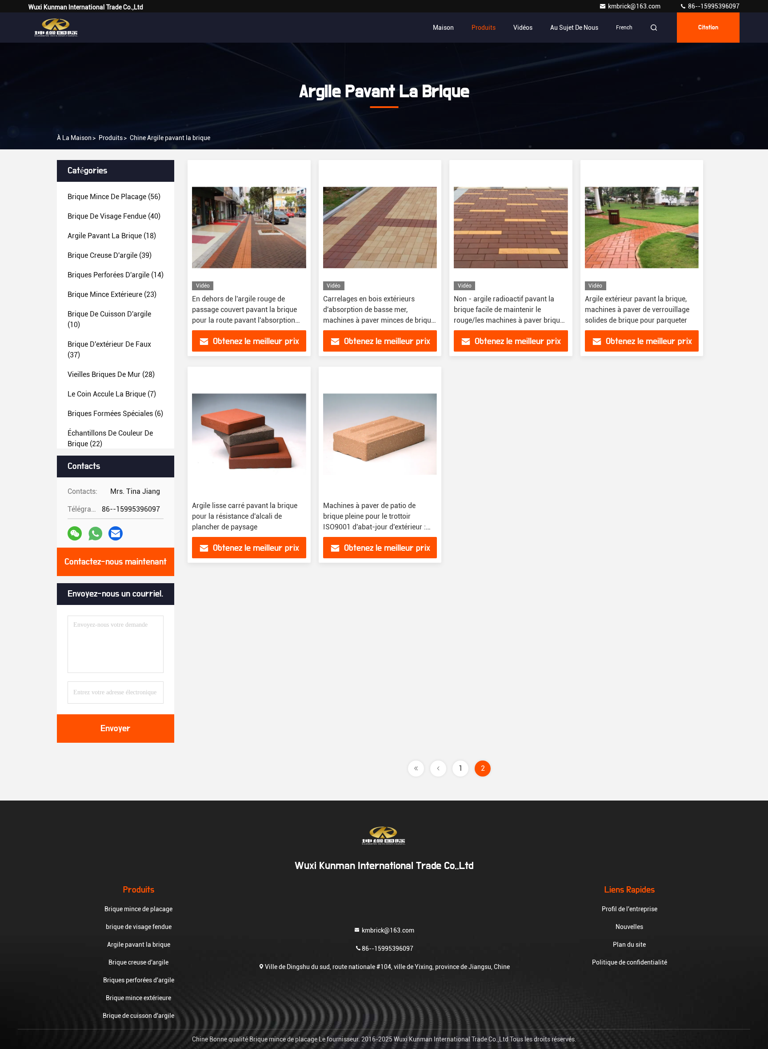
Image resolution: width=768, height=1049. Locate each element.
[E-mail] (115, 533)
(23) (112, 294)
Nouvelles (629, 926)
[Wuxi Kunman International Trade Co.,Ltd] (56, 27)
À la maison (74, 137)
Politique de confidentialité (629, 962)
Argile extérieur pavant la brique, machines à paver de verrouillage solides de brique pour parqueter (637, 309)
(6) (115, 413)
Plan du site (629, 944)
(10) (109, 319)
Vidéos (522, 27)
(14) (116, 275)
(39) (110, 255)
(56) (114, 196)
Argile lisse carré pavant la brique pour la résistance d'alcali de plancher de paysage (244, 516)
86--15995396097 (713, 6)
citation (708, 27)
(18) (112, 236)
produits (111, 137)
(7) (112, 394)
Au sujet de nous (574, 27)
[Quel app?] (95, 533)
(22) (110, 438)
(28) (111, 374)
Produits (484, 27)
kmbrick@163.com (635, 6)
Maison (443, 27)
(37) (109, 349)
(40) (114, 216)
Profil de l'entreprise (629, 909)
